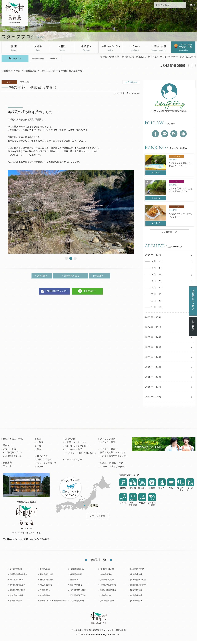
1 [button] (66, 258)
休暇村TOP (7, 71)
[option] (71, 212)
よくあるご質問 (188, 57)
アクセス (154, 57)
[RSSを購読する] (173, 133)
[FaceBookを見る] (155, 133)
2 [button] (70, 258)
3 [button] (75, 258)
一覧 (18, 71)
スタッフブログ (47, 71)
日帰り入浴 (129, 57)
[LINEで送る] (164, 133)
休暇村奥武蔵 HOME (111, 57)
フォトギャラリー (170, 57)
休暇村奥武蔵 (30, 71)
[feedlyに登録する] (183, 133)
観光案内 (142, 57)
